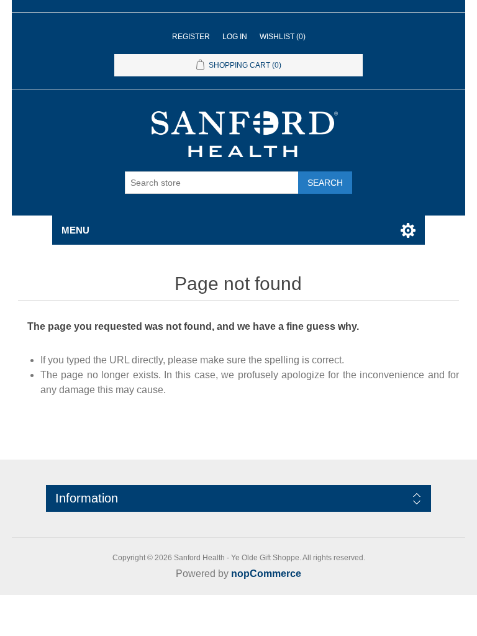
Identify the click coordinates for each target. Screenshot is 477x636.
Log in (234, 36)
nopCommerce (266, 573)
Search (325, 183)
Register (191, 36)
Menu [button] (75, 230)
